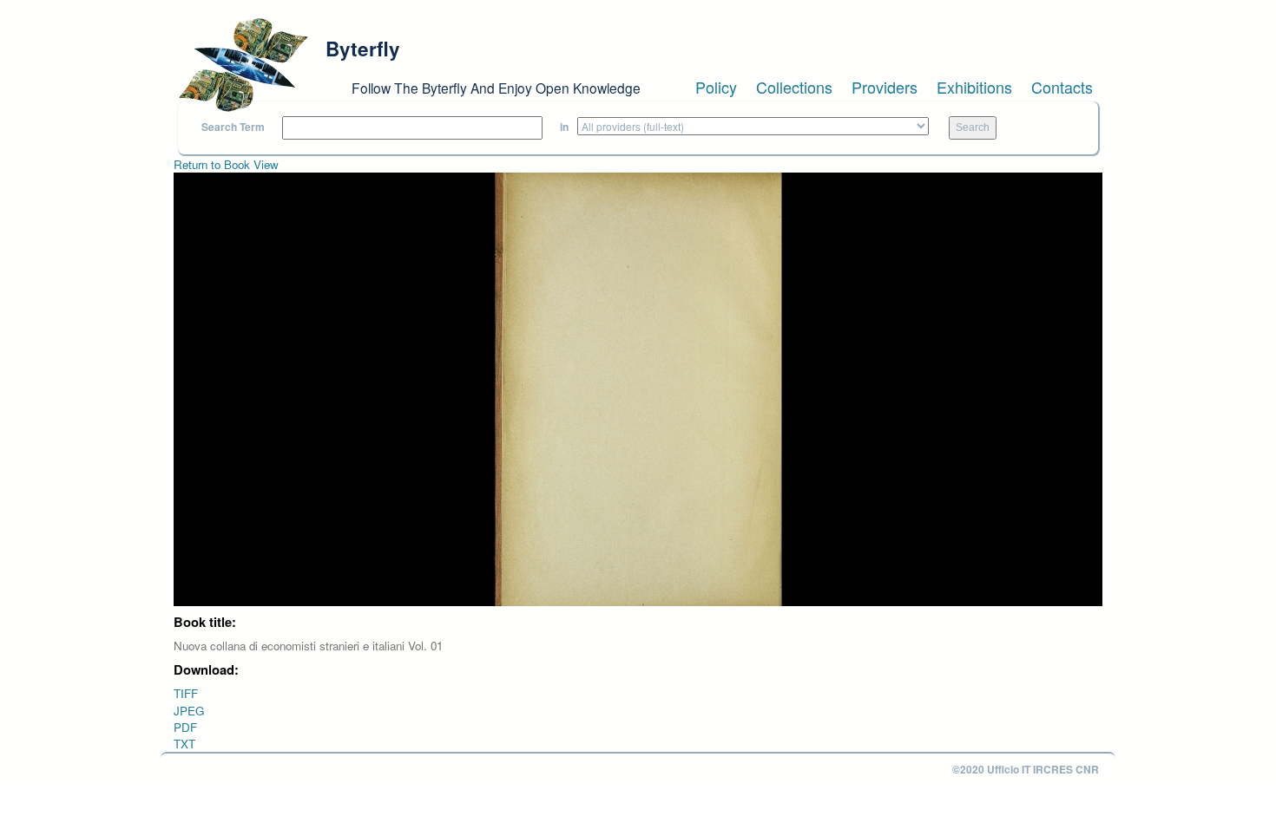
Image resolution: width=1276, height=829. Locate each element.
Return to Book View (226, 164)
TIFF (186, 693)
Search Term (233, 127)
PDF (185, 727)
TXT (184, 743)
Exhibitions (974, 86)
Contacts (1062, 86)
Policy (716, 86)
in (564, 127)
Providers (885, 86)
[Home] (243, 65)
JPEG (189, 710)
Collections (794, 86)
